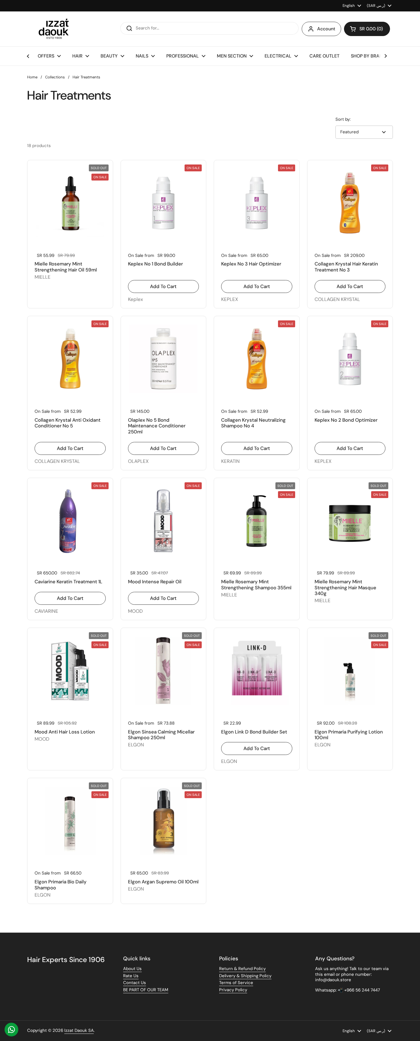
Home (32, 77)
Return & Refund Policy (242, 968)
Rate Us (131, 976)
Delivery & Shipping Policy (245, 976)
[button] (367, 29)
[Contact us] (11, 1029)
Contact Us (134, 983)
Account (326, 29)
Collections (55, 77)
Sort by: (343, 119)
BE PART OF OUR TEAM (145, 990)
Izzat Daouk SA (79, 1030)
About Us (132, 968)
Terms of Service (236, 983)
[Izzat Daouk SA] (56, 29)
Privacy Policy (233, 990)
